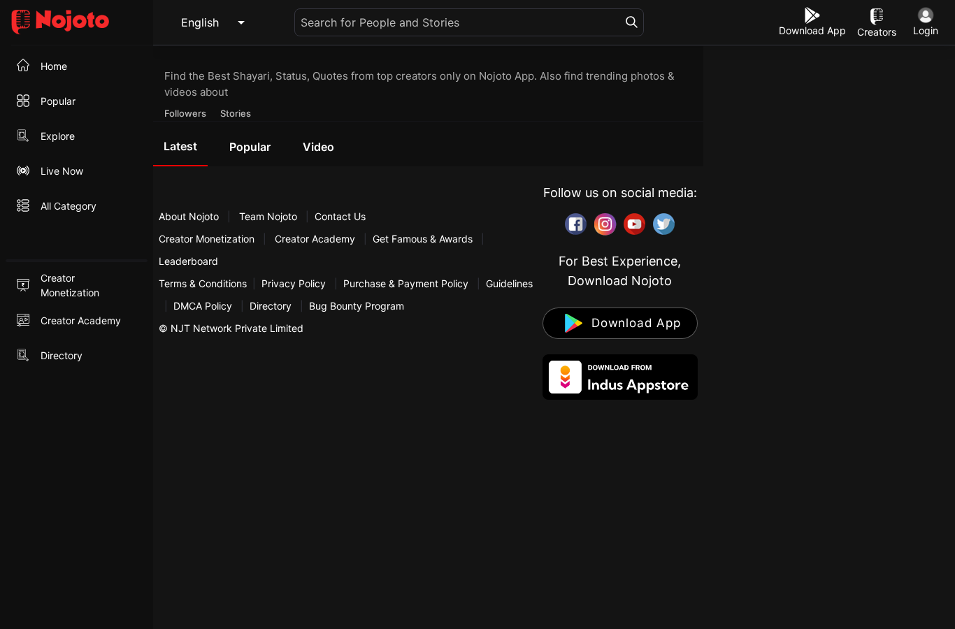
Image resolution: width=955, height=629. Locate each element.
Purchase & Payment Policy (405, 283)
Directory (271, 306)
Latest (180, 146)
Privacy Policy (293, 283)
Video (318, 147)
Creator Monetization (208, 239)
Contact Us (340, 216)
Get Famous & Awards (423, 239)
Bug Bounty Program (356, 306)
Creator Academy (315, 239)
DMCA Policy (202, 306)
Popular (250, 147)
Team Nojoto (268, 216)
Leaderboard (188, 261)
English (200, 22)
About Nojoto (190, 216)
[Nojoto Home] (76, 22)
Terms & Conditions (203, 283)
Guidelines (509, 283)
